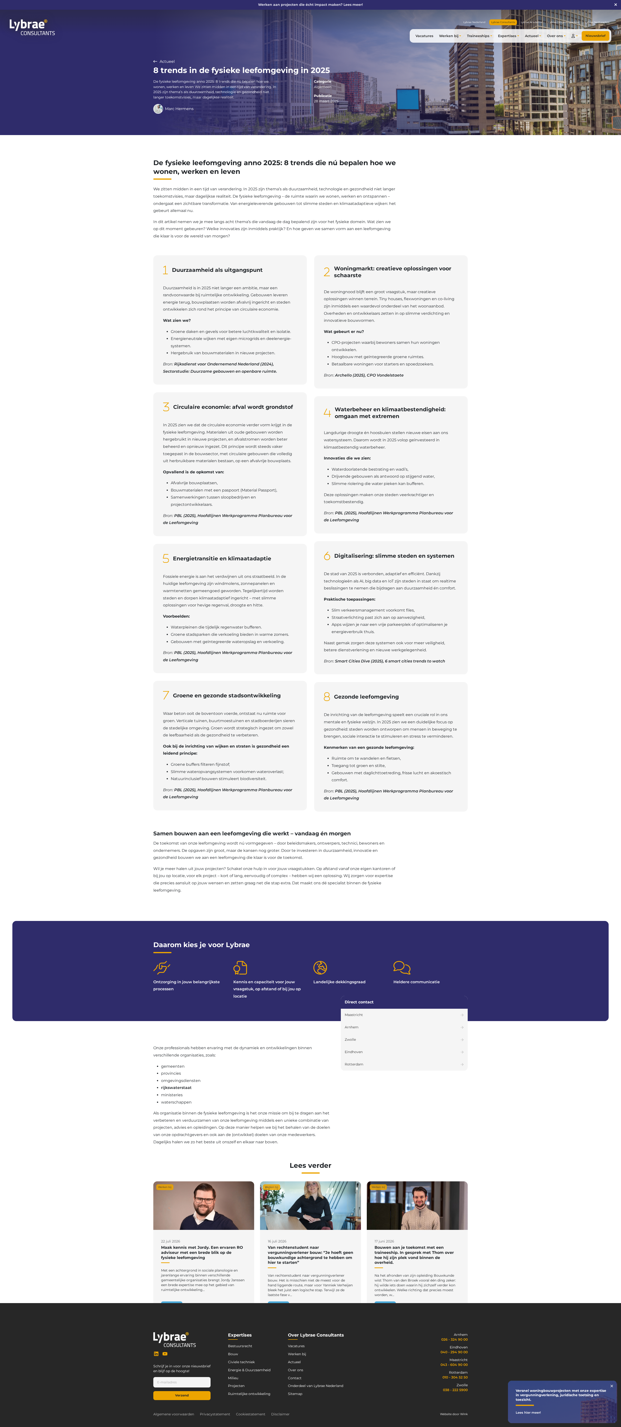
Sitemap (295, 1394)
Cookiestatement (250, 1414)
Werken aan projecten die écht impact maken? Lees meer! (310, 4)
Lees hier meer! (528, 1412)
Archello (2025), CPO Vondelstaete (369, 375)
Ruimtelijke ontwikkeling (249, 1394)
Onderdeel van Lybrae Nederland (315, 1386)
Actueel (167, 61)
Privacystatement (215, 1414)
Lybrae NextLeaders (597, 22)
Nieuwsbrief (595, 36)
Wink (464, 1414)
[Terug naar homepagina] (32, 27)
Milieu (233, 1378)
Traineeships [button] (478, 36)
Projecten (236, 1386)
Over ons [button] (555, 36)
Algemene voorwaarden (173, 1414)
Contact (295, 1378)
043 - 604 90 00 (454, 1365)
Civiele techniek (241, 1362)
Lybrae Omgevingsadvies (563, 22)
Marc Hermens (179, 108)
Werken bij (297, 1354)
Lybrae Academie (531, 22)
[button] (575, 36)
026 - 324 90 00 (454, 1339)
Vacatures (424, 36)
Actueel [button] (532, 36)
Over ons (295, 1370)
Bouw (233, 1354)
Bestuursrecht (240, 1346)
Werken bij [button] (448, 36)
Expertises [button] (507, 36)
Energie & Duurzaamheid (249, 1370)
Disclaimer (280, 1414)
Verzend (182, 1395)
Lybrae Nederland (474, 22)
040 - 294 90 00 (454, 1352)
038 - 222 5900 (455, 1390)
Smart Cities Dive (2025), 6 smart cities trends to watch (390, 661)
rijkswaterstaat (176, 1087)
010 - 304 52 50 (455, 1377)
